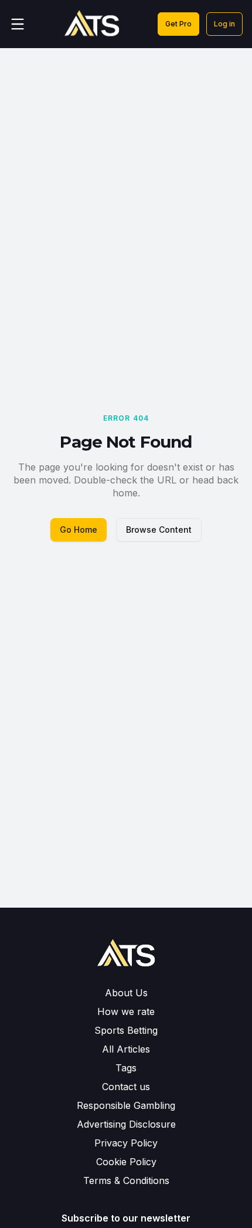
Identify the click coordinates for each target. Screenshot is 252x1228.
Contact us (126, 1086)
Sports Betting (126, 1030)
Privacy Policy (126, 1143)
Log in (224, 23)
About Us (126, 993)
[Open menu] (17, 24)
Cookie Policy (126, 1162)
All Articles (126, 1049)
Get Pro (178, 23)
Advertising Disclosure (126, 1124)
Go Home (78, 529)
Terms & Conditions (126, 1180)
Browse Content (159, 529)
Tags (126, 1068)
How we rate (126, 1011)
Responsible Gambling (126, 1105)
